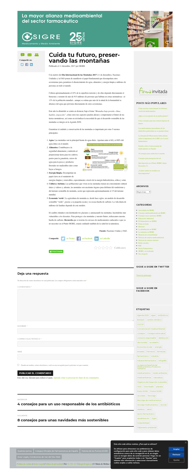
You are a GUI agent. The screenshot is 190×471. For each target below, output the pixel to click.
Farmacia (151, 351)
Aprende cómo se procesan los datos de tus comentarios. (76, 377)
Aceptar (176, 449)
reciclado (141, 396)
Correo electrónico (29, 339)
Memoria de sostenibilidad (147, 235)
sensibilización (143, 418)
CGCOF (140, 324)
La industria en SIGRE (146, 232)
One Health (149, 387)
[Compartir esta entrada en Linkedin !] (31, 65)
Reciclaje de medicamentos (149, 400)
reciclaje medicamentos (147, 405)
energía (158, 347)
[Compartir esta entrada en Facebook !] (26, 65)
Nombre (22, 326)
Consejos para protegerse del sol (149, 158)
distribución (163, 338)
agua (153, 315)
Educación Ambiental (146, 218)
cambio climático (154, 320)
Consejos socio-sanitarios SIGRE (149, 216)
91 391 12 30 (72, 463)
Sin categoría (143, 254)
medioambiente (144, 378)
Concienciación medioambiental (151, 329)
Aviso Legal (38, 463)
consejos (141, 333)
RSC (140, 245)
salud (149, 409)
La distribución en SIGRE (147, 229)
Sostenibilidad (143, 423)
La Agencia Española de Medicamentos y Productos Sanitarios (149, 367)
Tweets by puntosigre (143, 275)
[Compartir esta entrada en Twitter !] (21, 65)
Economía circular (144, 347)
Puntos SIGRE (156, 391)
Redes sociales (143, 243)
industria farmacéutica (146, 361)
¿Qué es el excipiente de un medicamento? (153, 116)
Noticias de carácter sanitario (148, 240)
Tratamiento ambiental (146, 427)
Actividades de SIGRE (146, 210)
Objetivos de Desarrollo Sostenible (152, 382)
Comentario (24, 287)
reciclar (163, 405)
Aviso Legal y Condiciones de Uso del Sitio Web (39, 457)
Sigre (154, 418)
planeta (159, 387)
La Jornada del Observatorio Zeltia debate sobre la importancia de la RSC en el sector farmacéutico (153, 138)
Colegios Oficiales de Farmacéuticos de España (56, 451)
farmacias (161, 351)
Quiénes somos (25, 451)
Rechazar (176, 454)
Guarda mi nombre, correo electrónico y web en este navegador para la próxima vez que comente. (55, 365)
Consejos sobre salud (156, 333)
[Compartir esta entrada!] (30, 54)
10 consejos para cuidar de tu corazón (151, 153)
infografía (162, 361)
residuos (140, 409)
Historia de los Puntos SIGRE (95, 451)
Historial (141, 226)
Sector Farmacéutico (145, 248)
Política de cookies (24, 463)
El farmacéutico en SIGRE (147, 221)
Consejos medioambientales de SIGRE (151, 213)
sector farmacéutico (145, 414)
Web (19, 352)
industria (154, 356)
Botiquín (140, 320)
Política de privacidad (53, 463)
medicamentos (143, 373)
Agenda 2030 (143, 315)
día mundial (142, 342)
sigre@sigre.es (86, 463)
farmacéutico (143, 356)
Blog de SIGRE (30, 5)
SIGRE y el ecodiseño (146, 251)
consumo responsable (146, 338)
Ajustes (176, 460)
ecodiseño (154, 342)
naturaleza (158, 378)
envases (140, 351)
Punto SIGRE (142, 391)
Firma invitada (143, 224)
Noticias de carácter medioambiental (151, 237)
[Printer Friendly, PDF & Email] (56, 251)
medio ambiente (160, 373)
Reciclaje (152, 396)
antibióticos (163, 315)
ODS (139, 387)
